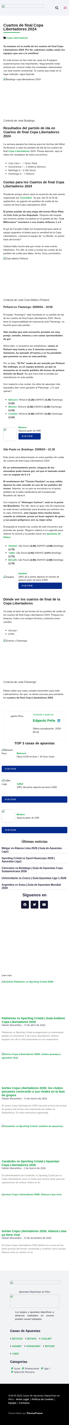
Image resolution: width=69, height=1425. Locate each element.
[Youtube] (44, 905)
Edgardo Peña (44, 720)
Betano (12, 406)
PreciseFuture (35, 1413)
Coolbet (12, 413)
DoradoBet (33, 1346)
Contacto (24, 1402)
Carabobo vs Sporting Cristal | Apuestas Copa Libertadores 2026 (30, 1163)
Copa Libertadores (17, 37)
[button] (56, 8)
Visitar (27, 436)
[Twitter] (35, 905)
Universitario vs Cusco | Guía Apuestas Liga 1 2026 (34, 878)
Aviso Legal (22, 1399)
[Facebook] (25, 905)
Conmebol (26, 197)
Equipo (12, 1402)
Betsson (13, 399)
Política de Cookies (42, 1399)
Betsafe (12, 559)
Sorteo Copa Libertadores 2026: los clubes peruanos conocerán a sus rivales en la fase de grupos (33, 1091)
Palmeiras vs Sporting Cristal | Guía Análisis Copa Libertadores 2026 (33, 1020)
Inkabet (12, 545)
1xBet (11, 552)
